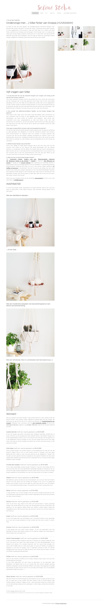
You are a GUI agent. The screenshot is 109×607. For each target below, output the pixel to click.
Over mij (52, 13)
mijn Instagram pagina (39, 423)
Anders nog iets (30, 159)
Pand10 (33, 161)
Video (41, 13)
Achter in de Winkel (21, 161)
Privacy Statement (61, 603)
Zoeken (59, 13)
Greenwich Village (16, 159)
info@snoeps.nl (18, 180)
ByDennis (12, 161)
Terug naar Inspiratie (13, 20)
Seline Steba (54, 9)
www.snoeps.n (39, 178)
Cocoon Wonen (25, 162)
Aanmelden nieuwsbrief (70, 13)
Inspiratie (35, 13)
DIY (46, 13)
